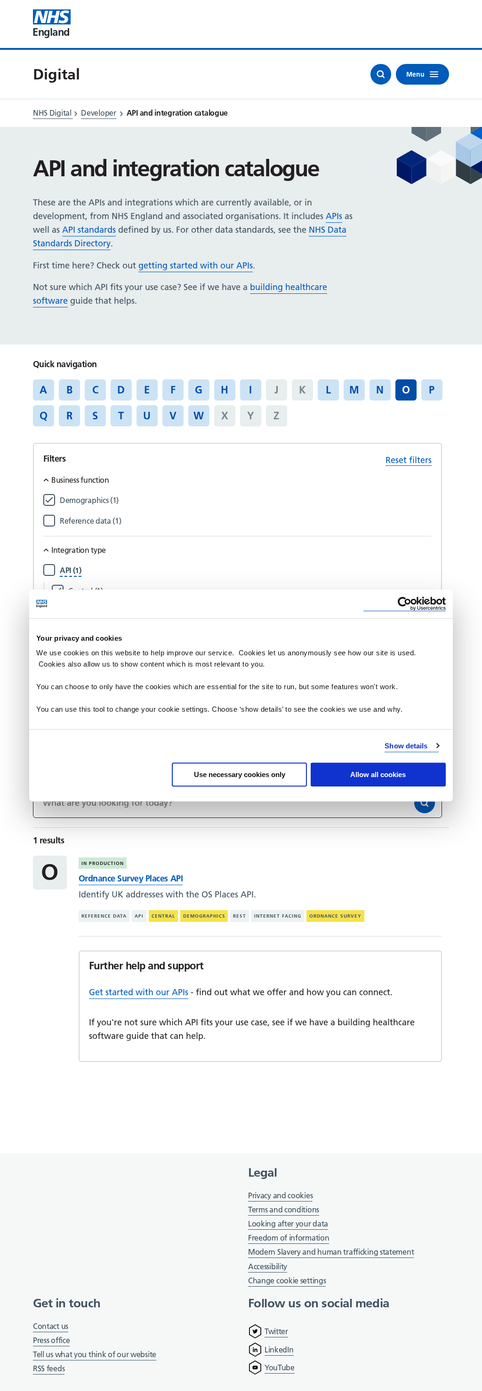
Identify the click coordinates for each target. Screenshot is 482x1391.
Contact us (50, 1326)
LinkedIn (279, 1349)
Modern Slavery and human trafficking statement (331, 1252)
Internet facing (277, 916)
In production (102, 863)
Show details (406, 746)
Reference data (104, 916)
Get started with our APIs (138, 992)
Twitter (276, 1331)
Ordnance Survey (335, 916)
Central (163, 916)
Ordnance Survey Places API (131, 878)
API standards (89, 229)
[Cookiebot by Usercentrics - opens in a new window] (404, 604)
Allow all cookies (378, 774)
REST (239, 916)
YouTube (280, 1367)
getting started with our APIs (195, 265)
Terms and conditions (283, 1209)
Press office (51, 1341)
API (139, 916)
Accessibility (267, 1266)
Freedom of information (288, 1237)
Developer (98, 113)
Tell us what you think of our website (94, 1354)
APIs (334, 216)
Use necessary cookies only (239, 774)
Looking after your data (288, 1223)
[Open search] (380, 74)
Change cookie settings (287, 1281)
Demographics (204, 916)
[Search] (424, 803)
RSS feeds (48, 1368)
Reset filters (409, 460)
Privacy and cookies (280, 1195)
